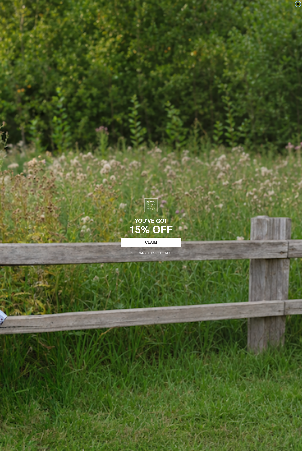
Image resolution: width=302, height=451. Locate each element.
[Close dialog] (298, 4)
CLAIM (151, 242)
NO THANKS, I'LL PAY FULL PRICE (151, 253)
